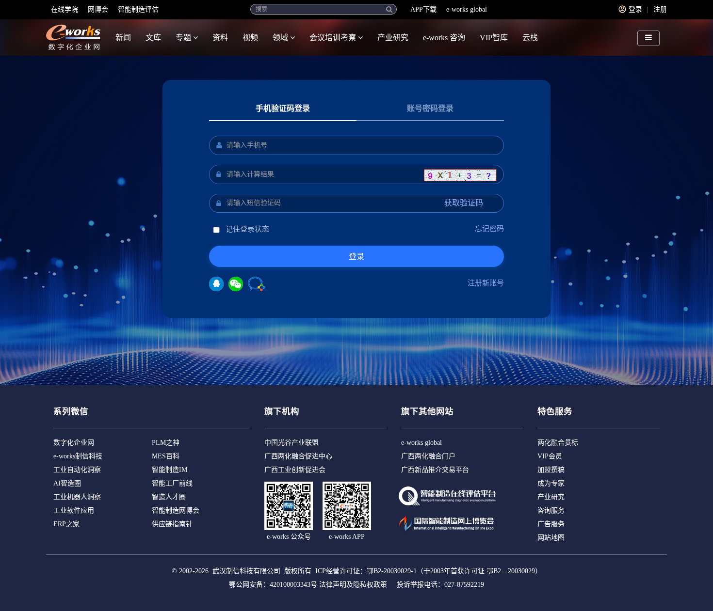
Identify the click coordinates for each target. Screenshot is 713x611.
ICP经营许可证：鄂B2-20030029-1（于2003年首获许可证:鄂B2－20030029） (428, 571)
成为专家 (551, 483)
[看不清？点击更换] (460, 175)
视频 (250, 37)
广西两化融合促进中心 (298, 456)
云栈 (530, 37)
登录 (635, 9)
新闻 (123, 37)
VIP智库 (494, 37)
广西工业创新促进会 (294, 469)
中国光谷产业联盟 (291, 442)
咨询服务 (551, 510)
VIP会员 (549, 456)
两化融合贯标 (557, 442)
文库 (153, 37)
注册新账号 (486, 283)
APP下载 (423, 9)
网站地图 (551, 537)
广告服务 (551, 524)
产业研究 (392, 37)
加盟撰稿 (551, 469)
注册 (660, 9)
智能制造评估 (138, 9)
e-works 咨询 (444, 37)
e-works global (466, 9)
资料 (220, 37)
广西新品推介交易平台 (435, 469)
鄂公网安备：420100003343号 (273, 584)
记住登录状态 (246, 229)
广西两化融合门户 (428, 456)
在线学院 (64, 9)
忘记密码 (489, 229)
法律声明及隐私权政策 (353, 584)
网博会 (98, 9)
